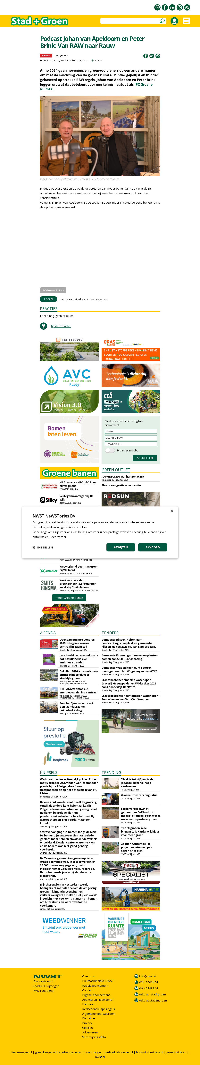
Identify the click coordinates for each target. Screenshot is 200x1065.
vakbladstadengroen (153, 1000)
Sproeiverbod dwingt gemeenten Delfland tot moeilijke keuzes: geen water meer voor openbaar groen (140, 814)
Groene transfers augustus (139, 795)
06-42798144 (148, 988)
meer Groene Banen (69, 598)
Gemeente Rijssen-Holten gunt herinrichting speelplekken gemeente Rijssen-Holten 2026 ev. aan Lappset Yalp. (129, 643)
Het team (88, 1004)
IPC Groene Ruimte (53, 290)
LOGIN (48, 299)
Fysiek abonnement (95, 985)
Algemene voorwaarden (98, 1014)
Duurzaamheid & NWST (98, 981)
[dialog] (100, 532)
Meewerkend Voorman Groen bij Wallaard (79, 568)
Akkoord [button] (153, 547)
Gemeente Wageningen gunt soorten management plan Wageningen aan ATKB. (130, 669)
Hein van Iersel (49, 60)
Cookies (87, 1028)
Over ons (88, 976)
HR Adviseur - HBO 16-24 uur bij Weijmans (78, 484)
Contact (87, 990)
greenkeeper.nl (45, 1052)
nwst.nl (100, 1057)
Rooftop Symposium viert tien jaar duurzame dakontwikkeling (76, 706)
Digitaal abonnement (96, 995)
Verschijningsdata (94, 1037)
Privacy (87, 1023)
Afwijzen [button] (121, 547)
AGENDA (48, 632)
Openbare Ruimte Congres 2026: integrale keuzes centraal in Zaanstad (77, 643)
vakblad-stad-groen (152, 994)
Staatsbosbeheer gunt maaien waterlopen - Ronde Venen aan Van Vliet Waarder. (131, 697)
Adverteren (90, 1032)
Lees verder (58, 537)
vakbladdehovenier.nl (119, 1052)
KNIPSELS (48, 772)
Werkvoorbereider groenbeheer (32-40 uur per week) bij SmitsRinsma (78, 583)
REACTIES (48, 308)
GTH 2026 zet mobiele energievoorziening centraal (78, 690)
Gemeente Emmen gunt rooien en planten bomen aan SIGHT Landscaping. (130, 657)
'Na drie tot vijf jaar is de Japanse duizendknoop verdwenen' (137, 782)
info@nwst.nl (147, 976)
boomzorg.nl (93, 1052)
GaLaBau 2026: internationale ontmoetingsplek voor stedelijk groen (79, 674)
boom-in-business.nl (149, 1052)
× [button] (171, 511)
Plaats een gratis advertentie (121, 485)
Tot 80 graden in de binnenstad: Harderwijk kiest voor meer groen (140, 831)
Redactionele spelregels (98, 1009)
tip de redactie (61, 326)
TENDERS (110, 632)
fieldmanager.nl (21, 1052)
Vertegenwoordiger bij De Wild (77, 497)
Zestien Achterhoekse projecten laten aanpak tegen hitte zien (136, 847)
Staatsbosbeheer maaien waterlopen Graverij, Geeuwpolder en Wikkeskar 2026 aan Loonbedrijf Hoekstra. (129, 683)
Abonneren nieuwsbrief (97, 999)
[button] (43, 547)
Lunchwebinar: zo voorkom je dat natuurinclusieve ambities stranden (79, 658)
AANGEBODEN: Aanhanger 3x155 (123, 476)
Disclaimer (89, 1018)
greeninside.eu (176, 1052)
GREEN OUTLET (116, 469)
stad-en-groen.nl (70, 1052)
